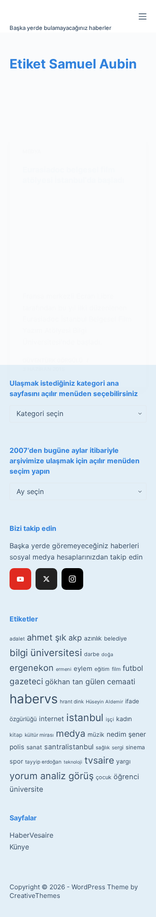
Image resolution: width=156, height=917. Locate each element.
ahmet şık (46, 637)
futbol (133, 668)
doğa (107, 654)
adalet (17, 639)
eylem (83, 668)
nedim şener (126, 734)
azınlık (93, 638)
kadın (124, 718)
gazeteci (26, 681)
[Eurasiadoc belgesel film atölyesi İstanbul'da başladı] (78, 238)
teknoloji (73, 762)
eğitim (102, 669)
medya (70, 733)
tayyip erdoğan (43, 762)
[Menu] (142, 16)
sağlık (103, 748)
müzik (96, 734)
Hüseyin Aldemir (104, 702)
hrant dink (72, 702)
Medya (32, 151)
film (116, 669)
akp (75, 637)
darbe (91, 654)
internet (51, 719)
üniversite (26, 789)
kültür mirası (39, 735)
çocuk (103, 777)
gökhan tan (64, 681)
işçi (110, 719)
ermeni (64, 669)
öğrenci (126, 776)
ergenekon (32, 668)
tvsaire (99, 760)
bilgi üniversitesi (46, 652)
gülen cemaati (110, 681)
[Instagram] (72, 579)
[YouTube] (20, 579)
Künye (19, 846)
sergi (118, 747)
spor (16, 761)
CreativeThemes (35, 895)
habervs (34, 698)
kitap (16, 735)
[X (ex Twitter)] (46, 579)
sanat (34, 747)
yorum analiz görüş (52, 775)
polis (17, 747)
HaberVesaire (31, 835)
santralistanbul (69, 746)
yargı (123, 761)
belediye (115, 638)
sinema (135, 747)
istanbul (85, 718)
